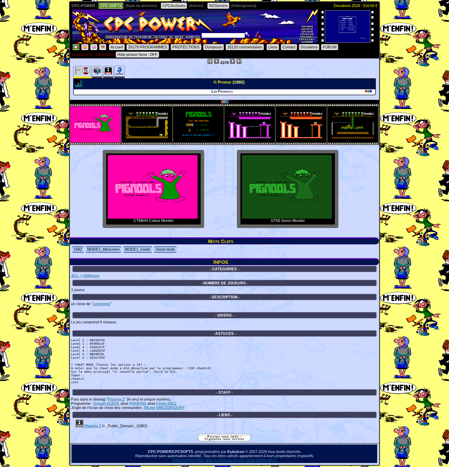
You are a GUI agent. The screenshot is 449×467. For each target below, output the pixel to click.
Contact (288, 47)
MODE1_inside (137, 249)
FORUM (330, 47)
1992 (78, 249)
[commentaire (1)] (119, 72)
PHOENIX (137, 403)
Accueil (117, 47)
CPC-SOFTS (111, 6)
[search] (247, 34)
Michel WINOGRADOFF (164, 408)
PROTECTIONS (186, 47)
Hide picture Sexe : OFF (137, 55)
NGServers (218, 6)
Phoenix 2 (116, 399)
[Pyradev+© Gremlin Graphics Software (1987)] (347, 41)
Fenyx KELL (166, 403)
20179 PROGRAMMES (147, 47)
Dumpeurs (213, 47)
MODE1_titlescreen (103, 249)
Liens (272, 47)
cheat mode (165, 249)
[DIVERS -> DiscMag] (79, 426)
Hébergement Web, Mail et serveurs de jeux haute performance (224, 460)
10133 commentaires (244, 47)
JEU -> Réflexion (85, 276)
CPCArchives (174, 6)
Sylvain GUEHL (106, 403)
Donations (309, 47)
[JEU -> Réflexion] (79, 85)
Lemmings (101, 304)
